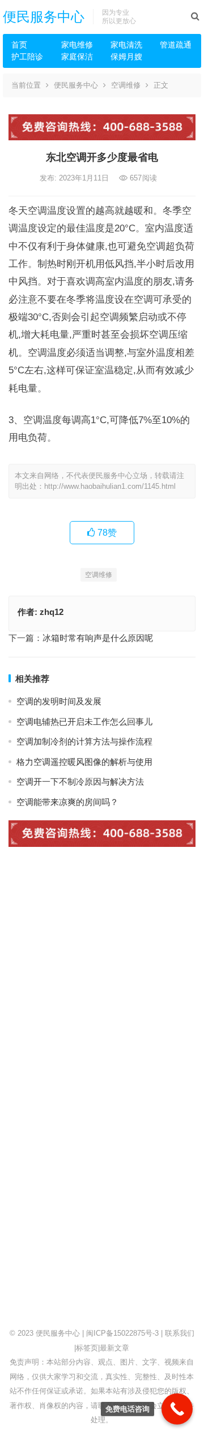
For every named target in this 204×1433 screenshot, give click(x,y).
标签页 (87, 1348)
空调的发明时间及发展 (58, 701)
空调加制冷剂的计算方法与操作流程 (84, 741)
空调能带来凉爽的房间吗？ (67, 802)
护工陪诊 (27, 56)
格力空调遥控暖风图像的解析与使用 (84, 762)
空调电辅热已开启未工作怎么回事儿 (84, 721)
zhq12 (51, 612)
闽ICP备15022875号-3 (122, 1333)
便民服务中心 (43, 16)
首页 (19, 44)
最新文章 (114, 1348)
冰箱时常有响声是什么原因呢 (97, 638)
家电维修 (77, 44)
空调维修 (126, 85)
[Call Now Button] (177, 1409)
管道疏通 (176, 44)
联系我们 (179, 1333)
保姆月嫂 (126, 56)
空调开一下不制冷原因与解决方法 (80, 781)
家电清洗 (126, 44)
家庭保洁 (77, 56)
